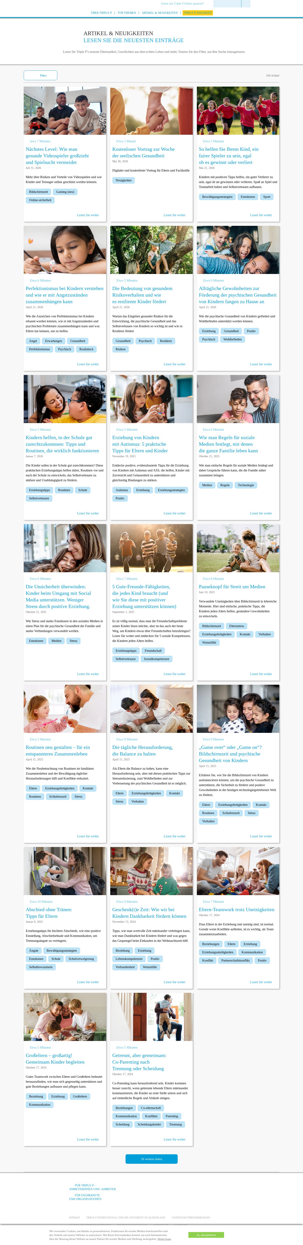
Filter (43, 75)
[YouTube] (200, 1188)
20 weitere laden (151, 1159)
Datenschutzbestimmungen (191, 1217)
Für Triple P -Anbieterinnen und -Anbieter (92, 1187)
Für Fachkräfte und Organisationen (85, 1197)
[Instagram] (211, 1188)
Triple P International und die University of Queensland (125, 1217)
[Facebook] (188, 1188)
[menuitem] (184, 4)
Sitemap (74, 1217)
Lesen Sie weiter (88, 215)
